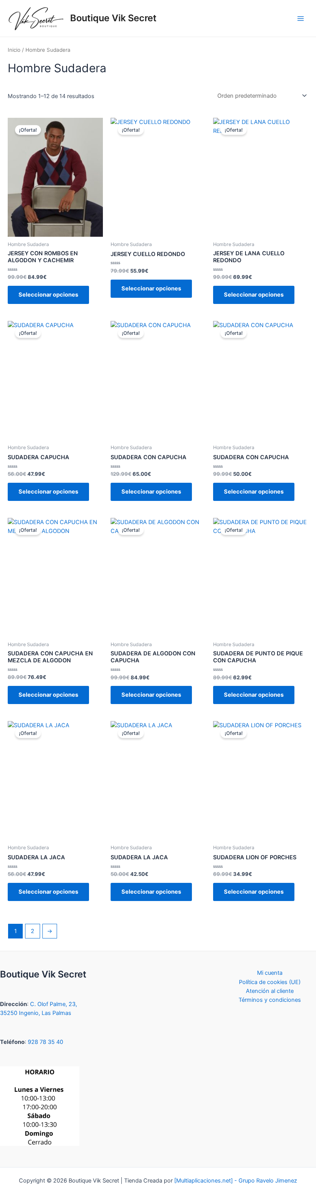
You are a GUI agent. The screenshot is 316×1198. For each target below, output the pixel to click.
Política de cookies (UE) (270, 982)
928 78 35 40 (45, 1041)
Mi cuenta (269, 972)
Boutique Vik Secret (113, 18)
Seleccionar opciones (48, 294)
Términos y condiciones (270, 999)
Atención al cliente (270, 991)
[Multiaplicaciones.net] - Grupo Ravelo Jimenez (235, 1180)
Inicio (14, 50)
